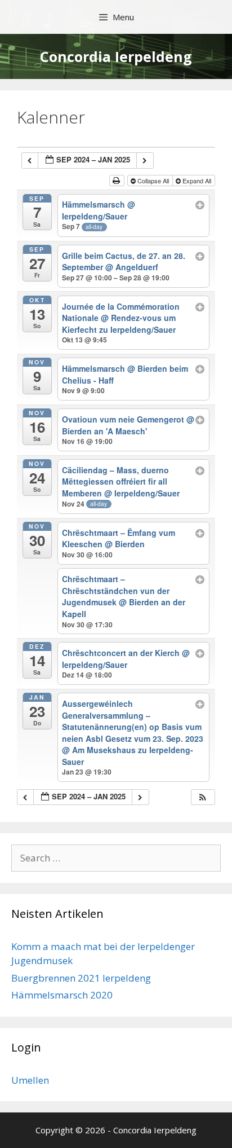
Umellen (30, 1080)
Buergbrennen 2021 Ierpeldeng (81, 977)
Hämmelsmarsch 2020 (62, 994)
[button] (202, 797)
